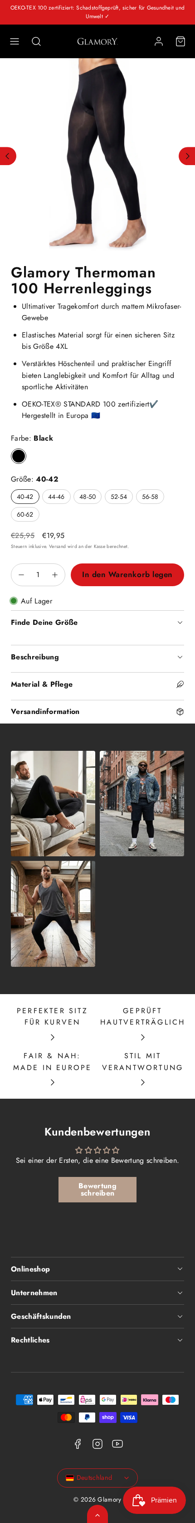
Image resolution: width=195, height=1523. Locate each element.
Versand (57, 546)
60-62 (25, 514)
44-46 (56, 496)
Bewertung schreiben (97, 1189)
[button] (14, 41)
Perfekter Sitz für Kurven (52, 1016)
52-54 (119, 496)
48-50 (87, 496)
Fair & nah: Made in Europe (52, 1062)
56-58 (150, 496)
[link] (159, 41)
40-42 (25, 496)
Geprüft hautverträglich (142, 1016)
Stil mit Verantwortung (143, 1062)
